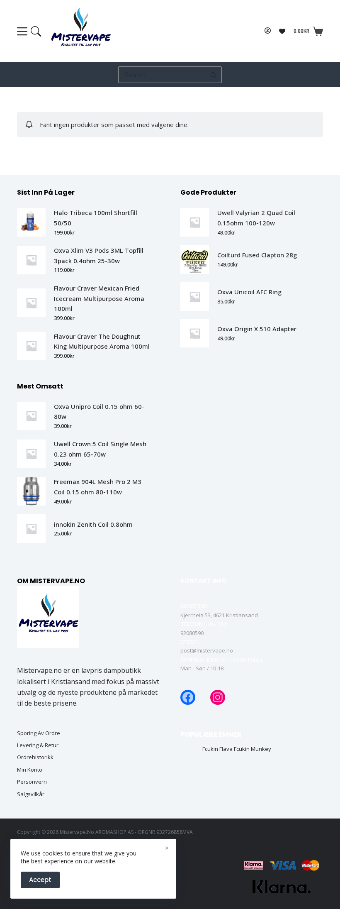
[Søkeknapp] (213, 74)
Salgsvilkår (30, 794)
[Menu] (29, 31)
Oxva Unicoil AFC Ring (249, 292)
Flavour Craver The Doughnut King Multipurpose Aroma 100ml (102, 341)
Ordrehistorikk (35, 757)
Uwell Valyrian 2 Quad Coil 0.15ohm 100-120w (256, 217)
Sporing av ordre (38, 733)
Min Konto (29, 769)
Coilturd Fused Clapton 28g (257, 255)
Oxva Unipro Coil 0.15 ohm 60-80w (99, 411)
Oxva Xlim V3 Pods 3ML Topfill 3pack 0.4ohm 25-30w (98, 255)
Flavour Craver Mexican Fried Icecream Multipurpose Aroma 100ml (99, 298)
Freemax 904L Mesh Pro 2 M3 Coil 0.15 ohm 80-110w (97, 486)
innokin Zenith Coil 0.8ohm (93, 524)
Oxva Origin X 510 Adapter (256, 329)
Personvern (32, 781)
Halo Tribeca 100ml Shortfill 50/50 (95, 217)
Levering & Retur (37, 745)
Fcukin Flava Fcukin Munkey (236, 749)
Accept (40, 879)
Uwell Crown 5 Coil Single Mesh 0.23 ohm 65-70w (100, 449)
